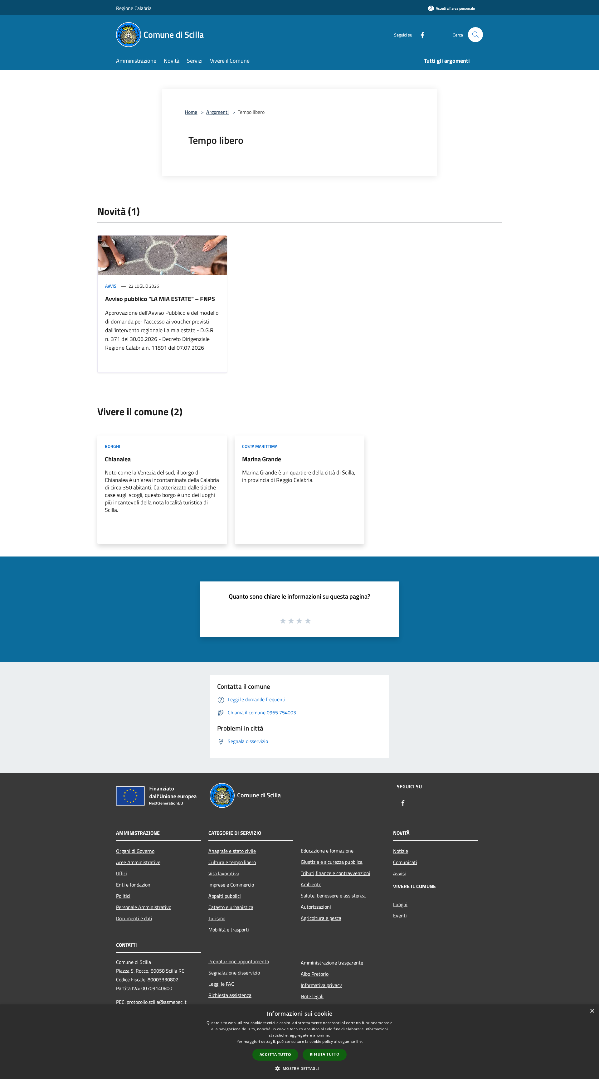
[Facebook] (420, 34)
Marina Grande (261, 459)
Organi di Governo (135, 851)
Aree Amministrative (138, 862)
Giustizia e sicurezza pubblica (332, 862)
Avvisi (111, 286)
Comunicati (405, 862)
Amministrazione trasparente (332, 962)
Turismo (216, 918)
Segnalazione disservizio (234, 972)
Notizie (400, 851)
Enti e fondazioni (134, 884)
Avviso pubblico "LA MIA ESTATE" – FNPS (160, 299)
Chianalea (118, 459)
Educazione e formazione (327, 850)
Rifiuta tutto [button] (324, 1054)
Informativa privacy (321, 985)
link (359, 1041)
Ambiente (311, 884)
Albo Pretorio (315, 974)
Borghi (112, 446)
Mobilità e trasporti (228, 929)
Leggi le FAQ (221, 984)
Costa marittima (259, 446)
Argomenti (217, 112)
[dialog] (299, 1041)
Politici (123, 896)
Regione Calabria (134, 8)
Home (191, 112)
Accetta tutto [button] (275, 1054)
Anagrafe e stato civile (232, 851)
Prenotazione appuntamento (238, 961)
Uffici (121, 873)
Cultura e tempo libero (232, 862)
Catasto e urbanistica (230, 907)
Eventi (400, 915)
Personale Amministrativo (143, 907)
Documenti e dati (134, 918)
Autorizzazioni (316, 907)
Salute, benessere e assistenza (333, 895)
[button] (299, 1068)
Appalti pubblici (224, 896)
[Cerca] (475, 34)
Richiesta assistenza (229, 995)
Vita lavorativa (223, 873)
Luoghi (400, 904)
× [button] (592, 1011)
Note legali (312, 996)
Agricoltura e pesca (321, 918)
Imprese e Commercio (231, 884)
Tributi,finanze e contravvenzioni (335, 873)
